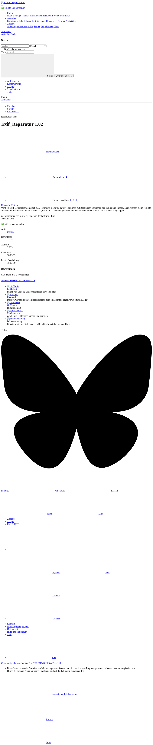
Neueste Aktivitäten (67, 21)
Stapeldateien (47, 26)
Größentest (12, 305)
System (56, 572)
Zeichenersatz (13, 313)
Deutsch (56, 618)
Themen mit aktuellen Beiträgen (36, 15)
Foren (10, 13)
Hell (107, 572)
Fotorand (11, 297)
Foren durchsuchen (61, 15)
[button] (29, 549)
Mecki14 (63, 177)
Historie (14, 205)
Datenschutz (13, 629)
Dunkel (56, 595)
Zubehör (11, 23)
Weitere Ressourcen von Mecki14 (18, 280)
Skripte (37, 26)
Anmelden (6, 99)
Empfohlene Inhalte (16, 21)
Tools (56, 26)
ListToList (12, 289)
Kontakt (11, 623)
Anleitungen (13, 26)
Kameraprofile (26, 26)
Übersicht (5, 205)
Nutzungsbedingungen (18, 626)
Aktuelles (11, 18)
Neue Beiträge (14, 15)
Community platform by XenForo (31, 663)
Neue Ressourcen (48, 21)
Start (9, 634)
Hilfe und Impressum (17, 631)
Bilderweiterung (14, 321)
